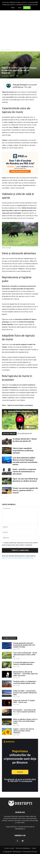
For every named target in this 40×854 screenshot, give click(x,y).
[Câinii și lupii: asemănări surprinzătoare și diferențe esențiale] (7, 450)
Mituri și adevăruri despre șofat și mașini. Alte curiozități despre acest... (25, 721)
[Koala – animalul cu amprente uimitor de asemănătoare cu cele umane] (7, 471)
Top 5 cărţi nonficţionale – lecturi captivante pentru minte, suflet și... (25, 654)
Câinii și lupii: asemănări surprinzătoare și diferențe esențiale (23, 450)
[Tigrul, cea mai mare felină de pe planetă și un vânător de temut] (7, 481)
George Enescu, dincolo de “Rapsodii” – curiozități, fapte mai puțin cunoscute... (25, 673)
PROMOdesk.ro (20, 829)
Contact (34, 848)
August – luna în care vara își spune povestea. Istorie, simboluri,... (23, 731)
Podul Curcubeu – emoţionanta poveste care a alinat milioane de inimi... (25, 693)
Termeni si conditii (9, 848)
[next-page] (6, 497)
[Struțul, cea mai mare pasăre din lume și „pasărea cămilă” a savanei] (7, 490)
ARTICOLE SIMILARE (9, 433)
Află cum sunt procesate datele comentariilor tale (17, 558)
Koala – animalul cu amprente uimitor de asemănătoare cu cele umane (24, 471)
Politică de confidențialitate (23, 848)
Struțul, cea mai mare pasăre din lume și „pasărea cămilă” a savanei (25, 490)
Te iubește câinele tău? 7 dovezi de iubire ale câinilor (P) (25, 440)
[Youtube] (23, 841)
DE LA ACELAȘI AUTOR (25, 433)
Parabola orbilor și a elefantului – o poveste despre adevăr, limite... (25, 682)
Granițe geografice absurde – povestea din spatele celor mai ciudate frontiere (24, 645)
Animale (8, 49)
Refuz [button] (13, 7)
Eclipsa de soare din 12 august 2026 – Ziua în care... (24, 701)
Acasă (2, 49)
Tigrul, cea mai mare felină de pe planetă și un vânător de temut (25, 480)
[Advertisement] (20, 26)
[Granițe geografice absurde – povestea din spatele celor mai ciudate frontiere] (7, 645)
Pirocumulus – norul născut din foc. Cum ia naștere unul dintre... (24, 711)
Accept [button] (27, 7)
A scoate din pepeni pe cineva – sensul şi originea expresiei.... (24, 663)
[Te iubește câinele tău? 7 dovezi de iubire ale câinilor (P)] (7, 441)
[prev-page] (3, 497)
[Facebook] (17, 841)
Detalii (19, 7)
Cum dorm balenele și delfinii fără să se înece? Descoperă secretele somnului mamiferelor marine (25, 461)
